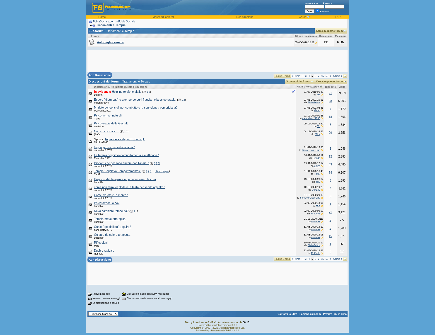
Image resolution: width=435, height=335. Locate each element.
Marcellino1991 (102, 110)
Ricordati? (325, 11)
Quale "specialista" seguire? (112, 226)
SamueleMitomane (310, 197)
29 (330, 132)
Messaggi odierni (163, 17)
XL (318, 126)
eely (318, 181)
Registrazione (245, 17)
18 (330, 117)
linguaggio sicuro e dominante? (114, 147)
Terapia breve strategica (110, 219)
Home (102, 17)
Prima (296, 76)
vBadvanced (217, 330)
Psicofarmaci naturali (108, 115)
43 (330, 164)
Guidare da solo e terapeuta (112, 234)
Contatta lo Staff (287, 314)
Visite (342, 86)
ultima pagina (162, 171)
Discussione (101, 86)
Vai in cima (340, 314)
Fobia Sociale (126, 21)
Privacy (327, 314)
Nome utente (311, 3)
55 (327, 76)
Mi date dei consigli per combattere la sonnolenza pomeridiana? (135, 107)
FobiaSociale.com (104, 21)
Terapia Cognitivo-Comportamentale (117, 171)
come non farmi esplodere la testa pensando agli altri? (129, 187)
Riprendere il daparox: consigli (125, 139)
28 (330, 101)
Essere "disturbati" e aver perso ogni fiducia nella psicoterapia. (135, 99)
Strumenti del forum (298, 81)
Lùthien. (98, 94)
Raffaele (98, 253)
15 (322, 76)
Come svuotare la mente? (111, 195)
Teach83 (315, 213)
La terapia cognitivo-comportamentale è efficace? (126, 155)
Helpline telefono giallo (126, 91)
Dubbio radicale (104, 250)
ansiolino (99, 126)
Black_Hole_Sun (311, 150)
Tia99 (97, 118)
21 (330, 93)
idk (318, 94)
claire (317, 166)
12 (330, 156)
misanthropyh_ (102, 102)
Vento (317, 110)
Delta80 (316, 189)
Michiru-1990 (101, 142)
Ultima (337, 76)
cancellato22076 (103, 150)
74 (330, 172)
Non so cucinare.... (106, 131)
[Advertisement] (217, 61)
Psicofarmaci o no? (106, 203)
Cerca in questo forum (329, 30)
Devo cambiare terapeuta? (111, 211)
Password (328, 3)
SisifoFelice (314, 102)
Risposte (330, 86)
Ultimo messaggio (308, 86)
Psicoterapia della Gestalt (111, 123)
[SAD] (97, 134)
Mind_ (97, 245)
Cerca (302, 17)
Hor (318, 205)
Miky (317, 134)
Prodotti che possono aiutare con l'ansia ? (121, 163)
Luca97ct (99, 182)
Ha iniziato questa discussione (129, 86)
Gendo (316, 158)
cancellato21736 (311, 118)
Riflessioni (101, 242)
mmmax (315, 221)
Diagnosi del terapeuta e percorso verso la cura (125, 179)
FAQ (338, 17)
